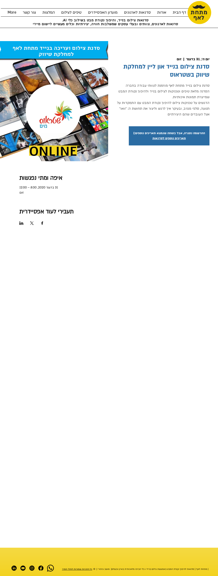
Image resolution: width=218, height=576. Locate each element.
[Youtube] (23, 568)
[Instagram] (31, 568)
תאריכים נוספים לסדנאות (169, 138)
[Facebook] (40, 568)
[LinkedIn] (14, 568)
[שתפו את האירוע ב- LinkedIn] (21, 223)
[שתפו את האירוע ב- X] (32, 223)
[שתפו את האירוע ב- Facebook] (42, 223)
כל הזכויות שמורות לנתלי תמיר (77, 569)
